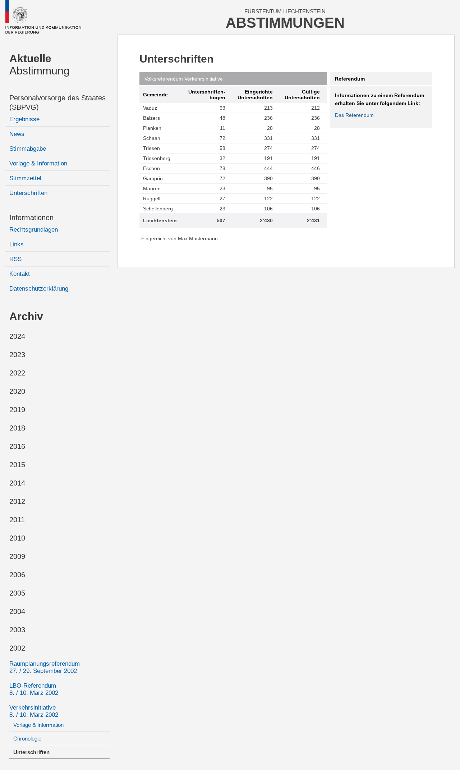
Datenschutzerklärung (38, 288)
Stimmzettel (25, 178)
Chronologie (27, 738)
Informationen (31, 218)
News (16, 134)
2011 (17, 520)
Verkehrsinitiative (33, 711)
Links (16, 244)
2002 (17, 648)
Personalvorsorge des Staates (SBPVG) (57, 102)
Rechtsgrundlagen (33, 229)
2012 (17, 501)
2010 (17, 538)
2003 (17, 630)
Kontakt (19, 273)
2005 (17, 593)
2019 (17, 410)
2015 (17, 465)
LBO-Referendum (33, 689)
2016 (17, 446)
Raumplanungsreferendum (44, 667)
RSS (15, 259)
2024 (17, 336)
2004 (17, 611)
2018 (17, 428)
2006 (17, 575)
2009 (17, 556)
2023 (17, 355)
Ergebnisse (24, 119)
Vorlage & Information (38, 163)
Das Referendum (354, 115)
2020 (17, 391)
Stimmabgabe (27, 148)
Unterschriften (28, 193)
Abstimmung (39, 65)
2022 (17, 373)
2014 (17, 483)
